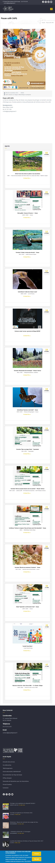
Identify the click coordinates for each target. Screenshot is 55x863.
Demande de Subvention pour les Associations (16, 781)
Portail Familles (7, 784)
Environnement (13, 823)
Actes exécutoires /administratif (12, 771)
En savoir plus (27, 178)
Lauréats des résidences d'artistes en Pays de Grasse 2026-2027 (26, 841)
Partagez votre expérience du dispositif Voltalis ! (22, 803)
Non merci (36, 859)
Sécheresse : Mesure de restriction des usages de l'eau (24, 822)
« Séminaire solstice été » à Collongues (20, 831)
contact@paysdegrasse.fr (10, 733)
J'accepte (36, 853)
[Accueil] (8, 9)
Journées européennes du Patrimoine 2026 (21, 812)
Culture (12, 814)
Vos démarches (7, 765)
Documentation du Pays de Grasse (12, 775)
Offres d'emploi (7, 778)
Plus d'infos (27, 861)
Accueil (43, 22)
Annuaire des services (9, 762)
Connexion (5, 788)
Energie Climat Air (14, 805)
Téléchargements (7, 768)
